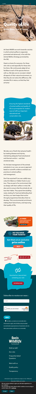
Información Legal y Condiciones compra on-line (15, 378)
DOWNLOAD (18, 283)
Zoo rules (12, 352)
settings (14, 388)
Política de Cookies (20, 381)
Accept (4, 391)
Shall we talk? (13, 348)
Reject (11, 391)
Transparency (13, 371)
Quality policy (13, 367)
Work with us (13, 363)
